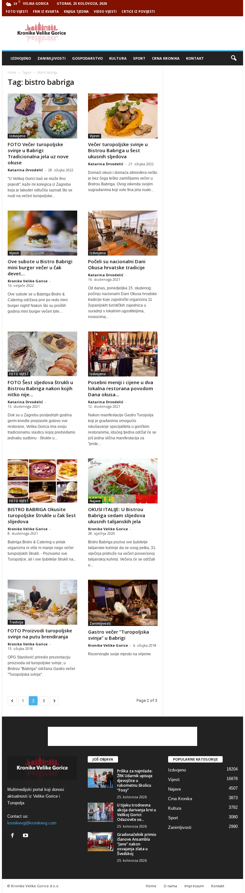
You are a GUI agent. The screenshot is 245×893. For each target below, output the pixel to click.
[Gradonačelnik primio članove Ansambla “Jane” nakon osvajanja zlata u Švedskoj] (100, 841)
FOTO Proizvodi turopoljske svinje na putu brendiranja (40, 633)
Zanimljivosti (51, 58)
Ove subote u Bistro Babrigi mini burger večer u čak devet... (40, 267)
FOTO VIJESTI (17, 11)
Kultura (118, 58)
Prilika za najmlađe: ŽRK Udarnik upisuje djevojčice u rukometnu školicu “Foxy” (134, 780)
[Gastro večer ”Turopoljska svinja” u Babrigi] (123, 603)
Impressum (194, 885)
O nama (170, 885)
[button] (233, 58)
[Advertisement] (162, 33)
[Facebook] (13, 836)
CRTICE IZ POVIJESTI (138, 11)
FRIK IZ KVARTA (46, 11)
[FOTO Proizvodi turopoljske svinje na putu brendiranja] (42, 602)
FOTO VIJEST (19, 374)
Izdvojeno (21, 58)
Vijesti (95, 136)
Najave (95, 501)
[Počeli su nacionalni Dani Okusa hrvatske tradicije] (123, 233)
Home (12, 72)
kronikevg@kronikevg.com (31, 823)
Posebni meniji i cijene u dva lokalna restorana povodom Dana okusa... (120, 388)
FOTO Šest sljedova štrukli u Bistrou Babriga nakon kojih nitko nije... (40, 388)
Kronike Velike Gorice (28, 281)
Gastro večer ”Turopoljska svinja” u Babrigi (118, 635)
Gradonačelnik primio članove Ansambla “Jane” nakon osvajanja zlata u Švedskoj (136, 844)
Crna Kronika (166, 58)
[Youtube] (26, 836)
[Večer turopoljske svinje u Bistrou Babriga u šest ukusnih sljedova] (123, 115)
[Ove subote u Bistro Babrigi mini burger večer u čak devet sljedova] (42, 233)
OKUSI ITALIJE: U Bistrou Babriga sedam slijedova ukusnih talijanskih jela (116, 515)
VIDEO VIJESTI (105, 11)
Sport (139, 58)
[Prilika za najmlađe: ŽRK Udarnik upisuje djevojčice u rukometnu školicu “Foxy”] (100, 778)
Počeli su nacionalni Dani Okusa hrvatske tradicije (116, 264)
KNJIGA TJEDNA (76, 11)
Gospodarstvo (87, 58)
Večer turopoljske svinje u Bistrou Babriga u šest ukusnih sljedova (118, 150)
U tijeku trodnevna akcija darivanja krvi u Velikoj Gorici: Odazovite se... (136, 812)
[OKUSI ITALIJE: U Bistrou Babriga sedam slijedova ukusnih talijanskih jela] (123, 480)
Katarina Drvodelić (25, 169)
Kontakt (195, 58)
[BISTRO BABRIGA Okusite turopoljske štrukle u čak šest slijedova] (42, 480)
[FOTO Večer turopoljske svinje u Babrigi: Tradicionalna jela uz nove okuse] (42, 115)
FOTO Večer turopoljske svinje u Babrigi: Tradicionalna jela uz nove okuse (38, 153)
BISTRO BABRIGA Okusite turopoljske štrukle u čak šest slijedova (42, 515)
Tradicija (16, 622)
